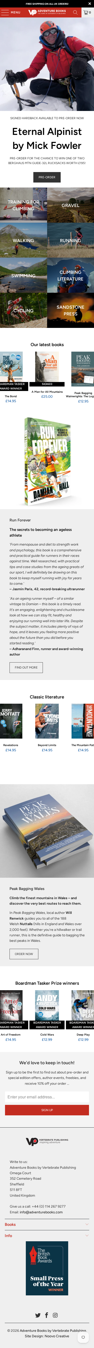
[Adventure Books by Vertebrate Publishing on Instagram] (55, 1315)
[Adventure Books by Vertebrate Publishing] (47, 12)
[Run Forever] (47, 462)
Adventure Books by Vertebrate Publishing (53, 1331)
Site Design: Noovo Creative (47, 1336)
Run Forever (20, 520)
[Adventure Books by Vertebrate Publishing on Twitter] (38, 1315)
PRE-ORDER (47, 177)
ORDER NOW (24, 954)
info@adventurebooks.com (41, 1212)
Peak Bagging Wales (27, 888)
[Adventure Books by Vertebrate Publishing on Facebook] (47, 1315)
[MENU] (2, 12)
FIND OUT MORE (26, 667)
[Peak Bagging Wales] (47, 831)
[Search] (75, 12)
